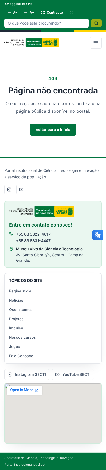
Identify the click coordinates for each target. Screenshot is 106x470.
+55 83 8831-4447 (33, 240)
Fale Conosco (21, 355)
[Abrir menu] (96, 43)
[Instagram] (9, 189)
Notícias (16, 300)
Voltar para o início (53, 129)
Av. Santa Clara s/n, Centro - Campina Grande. (49, 257)
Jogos (14, 346)
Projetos (16, 318)
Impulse (16, 328)
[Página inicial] (31, 43)
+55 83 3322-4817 (33, 234)
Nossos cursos (22, 337)
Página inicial (20, 291)
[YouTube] (21, 189)
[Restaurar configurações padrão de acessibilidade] (71, 12)
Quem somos (21, 309)
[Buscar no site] (96, 23)
